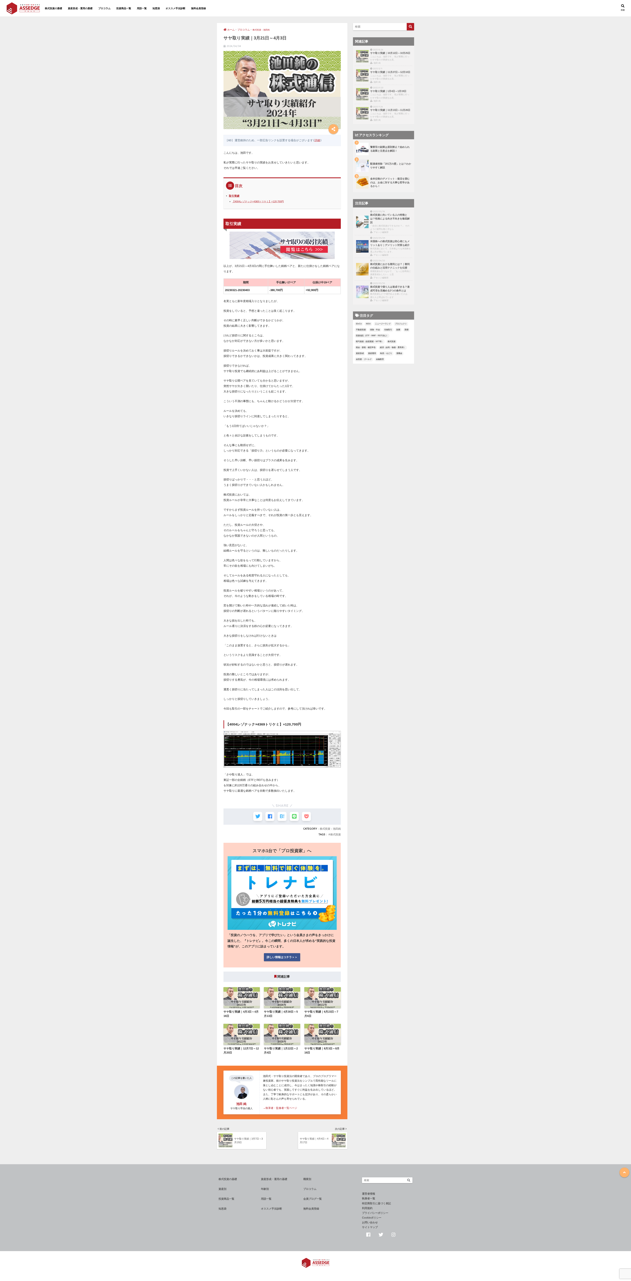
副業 (398, 330)
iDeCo (359, 324)
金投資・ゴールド (364, 359)
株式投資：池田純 (330, 828)
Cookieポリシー (371, 1217)
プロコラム (104, 8)
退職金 (399, 353)
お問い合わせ (370, 1222)
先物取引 (388, 330)
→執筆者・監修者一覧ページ (280, 1107)
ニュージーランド (383, 324)
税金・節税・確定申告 (366, 347)
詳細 (317, 140)
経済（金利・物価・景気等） (393, 347)
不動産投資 (361, 330)
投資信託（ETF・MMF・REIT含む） (372, 335)
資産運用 (372, 353)
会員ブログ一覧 (312, 1198)
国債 (407, 330)
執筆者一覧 (368, 1198)
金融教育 (380, 359)
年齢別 (265, 1189)
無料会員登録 (198, 8)
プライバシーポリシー (375, 1213)
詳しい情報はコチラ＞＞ (282, 957)
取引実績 (234, 195)
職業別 (307, 1179)
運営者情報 (368, 1193)
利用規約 (367, 1208)
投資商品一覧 (123, 8)
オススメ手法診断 (175, 8)
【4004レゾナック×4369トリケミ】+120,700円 (258, 201)
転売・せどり (386, 353)
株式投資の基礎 (53, 8)
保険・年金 (375, 330)
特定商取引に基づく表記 (376, 1203)
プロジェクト (401, 324)
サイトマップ (370, 1227)
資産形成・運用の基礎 (80, 8)
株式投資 (335, 834)
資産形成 (360, 353)
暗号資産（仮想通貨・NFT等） (369, 341)
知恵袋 (156, 8)
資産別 (222, 1189)
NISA (368, 324)
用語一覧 (142, 8)
